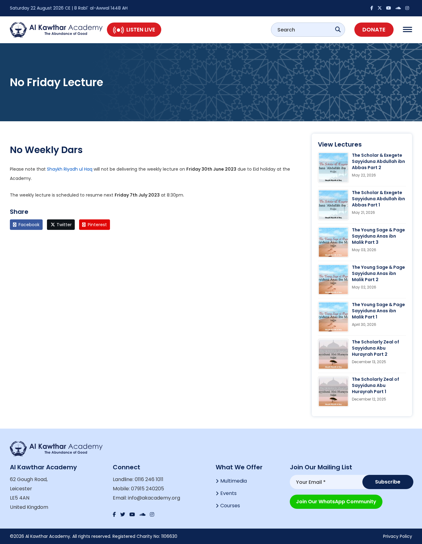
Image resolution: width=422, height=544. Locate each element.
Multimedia (233, 480)
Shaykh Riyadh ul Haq (70, 169)
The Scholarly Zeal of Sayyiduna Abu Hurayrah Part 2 (375, 348)
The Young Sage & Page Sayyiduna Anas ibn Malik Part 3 (378, 236)
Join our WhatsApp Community (336, 501)
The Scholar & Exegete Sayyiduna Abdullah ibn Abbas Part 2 (378, 161)
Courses (230, 505)
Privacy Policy (397, 536)
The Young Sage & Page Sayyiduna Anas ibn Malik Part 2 (378, 273)
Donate (374, 29)
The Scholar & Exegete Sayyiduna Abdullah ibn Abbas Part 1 (378, 198)
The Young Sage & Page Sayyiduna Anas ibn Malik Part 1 (378, 310)
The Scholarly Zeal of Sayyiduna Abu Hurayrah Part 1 (375, 385)
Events (228, 493)
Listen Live (140, 29)
